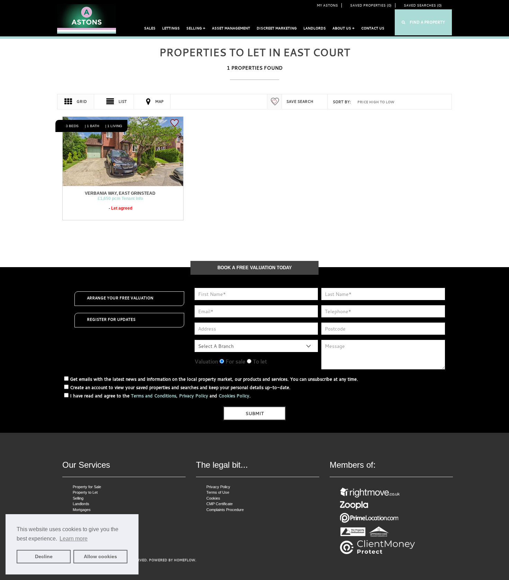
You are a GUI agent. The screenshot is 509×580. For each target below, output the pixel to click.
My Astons (327, 5)
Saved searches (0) (423, 5)
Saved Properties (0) (371, 5)
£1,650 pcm (120, 198)
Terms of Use (217, 492)
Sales (149, 28)
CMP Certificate (219, 504)
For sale (234, 361)
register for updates (111, 319)
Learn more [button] (74, 539)
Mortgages (82, 510)
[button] (423, 22)
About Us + (343, 28)
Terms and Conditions (153, 396)
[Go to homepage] (86, 18)
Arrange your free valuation (120, 298)
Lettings (171, 28)
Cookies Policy (233, 396)
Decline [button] (44, 556)
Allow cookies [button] (100, 556)
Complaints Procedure (225, 510)
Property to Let (85, 492)
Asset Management (231, 28)
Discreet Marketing (277, 28)
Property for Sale (87, 487)
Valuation (206, 361)
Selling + (195, 28)
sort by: (342, 101)
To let (259, 361)
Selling (78, 498)
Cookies (213, 498)
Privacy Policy (193, 396)
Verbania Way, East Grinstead (120, 193)
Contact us (372, 28)
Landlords (314, 28)
